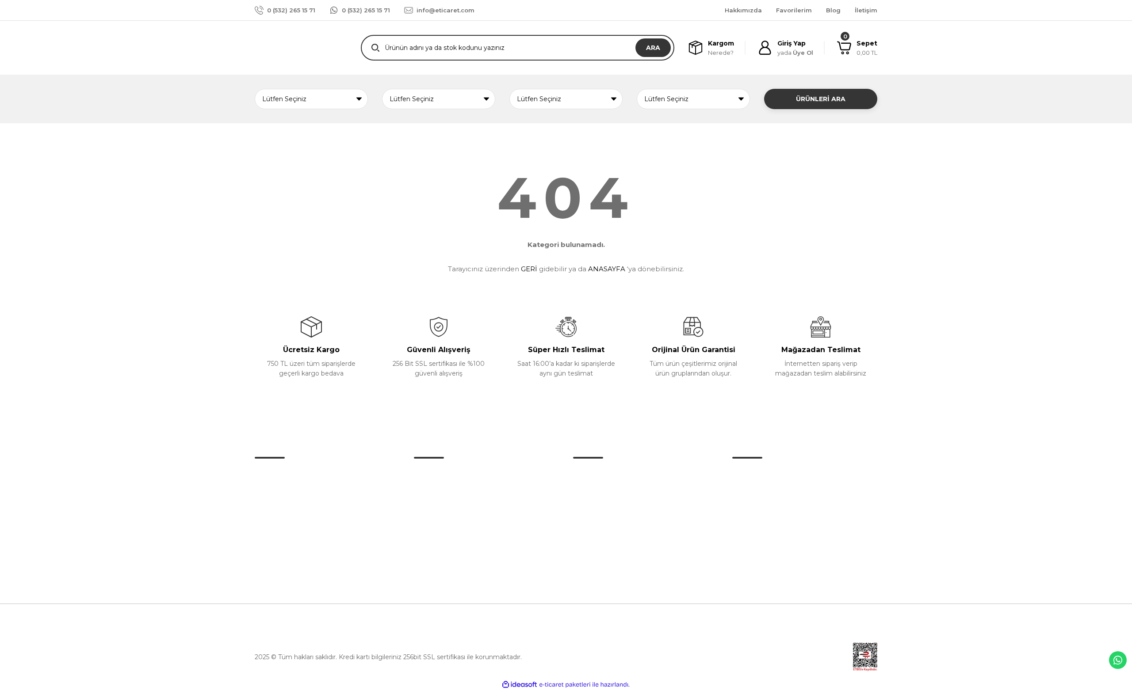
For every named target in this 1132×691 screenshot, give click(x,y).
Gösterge (587, 548)
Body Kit (586, 511)
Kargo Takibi (432, 530)
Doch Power (592, 493)
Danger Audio (594, 474)
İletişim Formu (436, 493)
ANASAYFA (606, 269)
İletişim (425, 474)
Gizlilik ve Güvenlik (760, 493)
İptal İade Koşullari (760, 511)
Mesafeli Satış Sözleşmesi (771, 474)
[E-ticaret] (565, 685)
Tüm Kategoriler (598, 567)
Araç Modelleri (594, 530)
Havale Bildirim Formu (448, 511)
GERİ (529, 269)
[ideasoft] (519, 684)
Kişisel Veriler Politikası (766, 530)
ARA (653, 48)
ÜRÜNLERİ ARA (820, 99)
